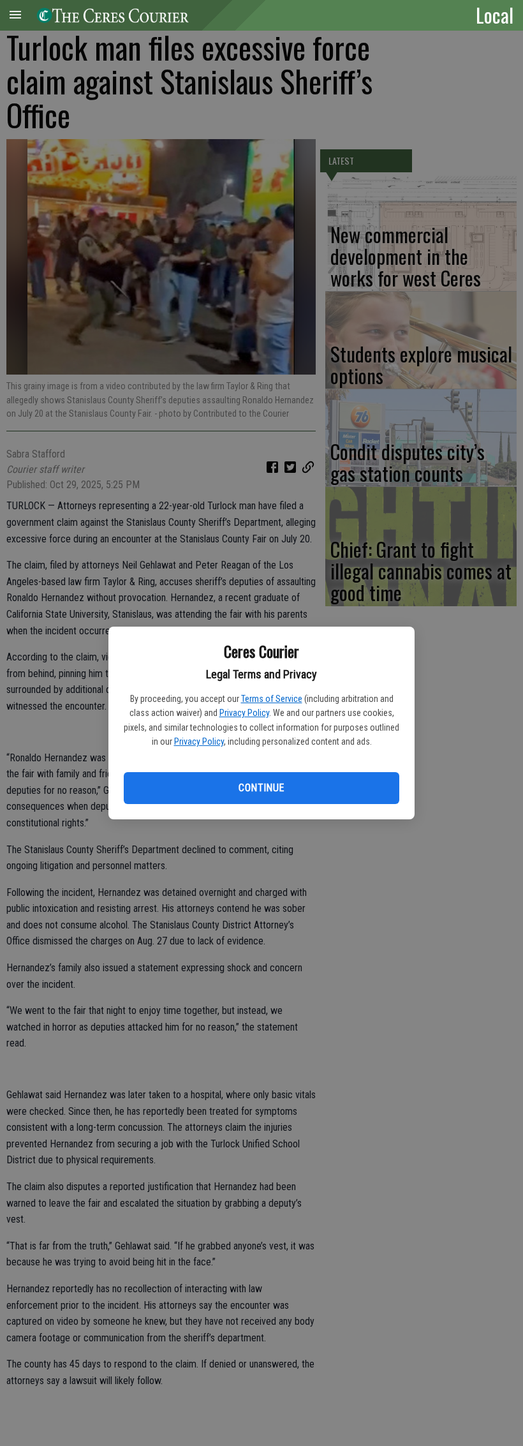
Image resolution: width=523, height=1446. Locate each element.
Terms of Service (271, 699)
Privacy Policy (244, 713)
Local (494, 14)
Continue (261, 788)
